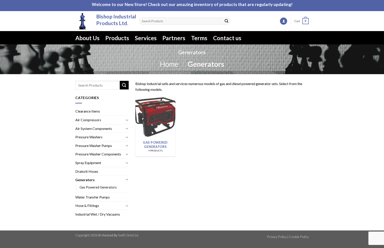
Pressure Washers (88, 137)
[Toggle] (127, 120)
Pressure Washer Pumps (93, 145)
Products (117, 38)
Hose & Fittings (87, 206)
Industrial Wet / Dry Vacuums (97, 214)
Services (146, 38)
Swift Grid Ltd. (128, 235)
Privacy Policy (277, 237)
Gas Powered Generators (98, 187)
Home (169, 64)
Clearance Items (87, 111)
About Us (87, 38)
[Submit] (226, 21)
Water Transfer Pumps (92, 197)
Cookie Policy (299, 237)
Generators (85, 180)
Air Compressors (88, 120)
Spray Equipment (88, 163)
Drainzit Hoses (86, 171)
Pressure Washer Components (98, 154)
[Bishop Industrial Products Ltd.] (82, 21)
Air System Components (93, 128)
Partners (173, 38)
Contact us (227, 38)
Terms (199, 38)
